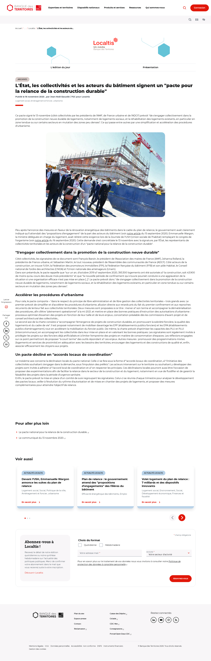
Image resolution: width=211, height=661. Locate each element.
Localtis (31, 28)
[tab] (25, 518)
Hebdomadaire (112, 545)
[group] (105, 174)
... (25, 28)
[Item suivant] (181, 517)
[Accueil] (24, 8)
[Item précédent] (172, 517)
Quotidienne (90, 545)
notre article (134, 233)
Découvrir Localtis (34, 572)
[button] (60, 8)
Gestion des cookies (37, 649)
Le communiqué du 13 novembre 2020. (41, 438)
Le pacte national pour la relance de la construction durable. (53, 432)
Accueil (18, 28)
